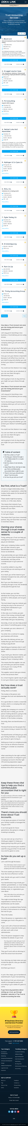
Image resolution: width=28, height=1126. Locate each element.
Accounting (18, 1068)
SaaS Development (19, 1059)
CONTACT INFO (20, 64)
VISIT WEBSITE (14, 60)
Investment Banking (19, 1051)
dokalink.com (14, 1124)
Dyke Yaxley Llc (10, 217)
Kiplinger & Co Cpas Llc (13, 162)
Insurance (3, 1070)
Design (2, 1063)
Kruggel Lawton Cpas (12, 71)
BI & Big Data (18, 1063)
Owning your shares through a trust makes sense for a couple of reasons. (14, 459)
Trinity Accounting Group (15, 291)
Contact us (16, 1082)
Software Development (6, 1060)
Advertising (17, 1061)
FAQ (2, 1082)
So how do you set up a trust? (14, 477)
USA (14, 1118)
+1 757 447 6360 (16, 1097)
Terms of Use (4, 1085)
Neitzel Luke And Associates (10, 130)
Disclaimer (16, 1087)
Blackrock (8, 39)
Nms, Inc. (7, 189)
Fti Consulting (9, 101)
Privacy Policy (17, 1085)
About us (3, 1080)
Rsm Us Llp (8, 267)
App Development (19, 1056)
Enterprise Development (6, 1058)
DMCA (2, 1087)
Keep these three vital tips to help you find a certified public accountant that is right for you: (15, 469)
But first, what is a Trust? (12, 455)
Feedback (16, 1080)
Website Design (18, 1054)
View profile (5, 85)
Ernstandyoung (10, 244)
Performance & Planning (21, 1066)
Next (24, 316)
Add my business (14, 1032)
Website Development (6, 1065)
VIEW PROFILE (8, 64)
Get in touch (15, 1043)
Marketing (3, 1056)
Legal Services (4, 1068)
